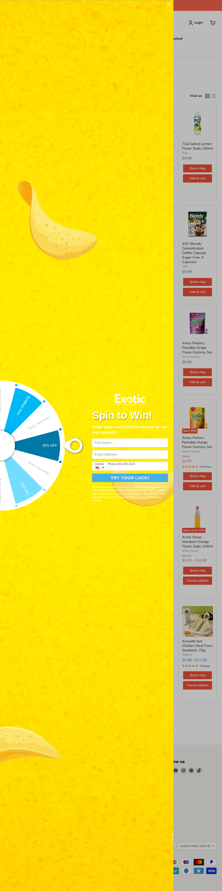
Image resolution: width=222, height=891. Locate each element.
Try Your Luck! (130, 478)
